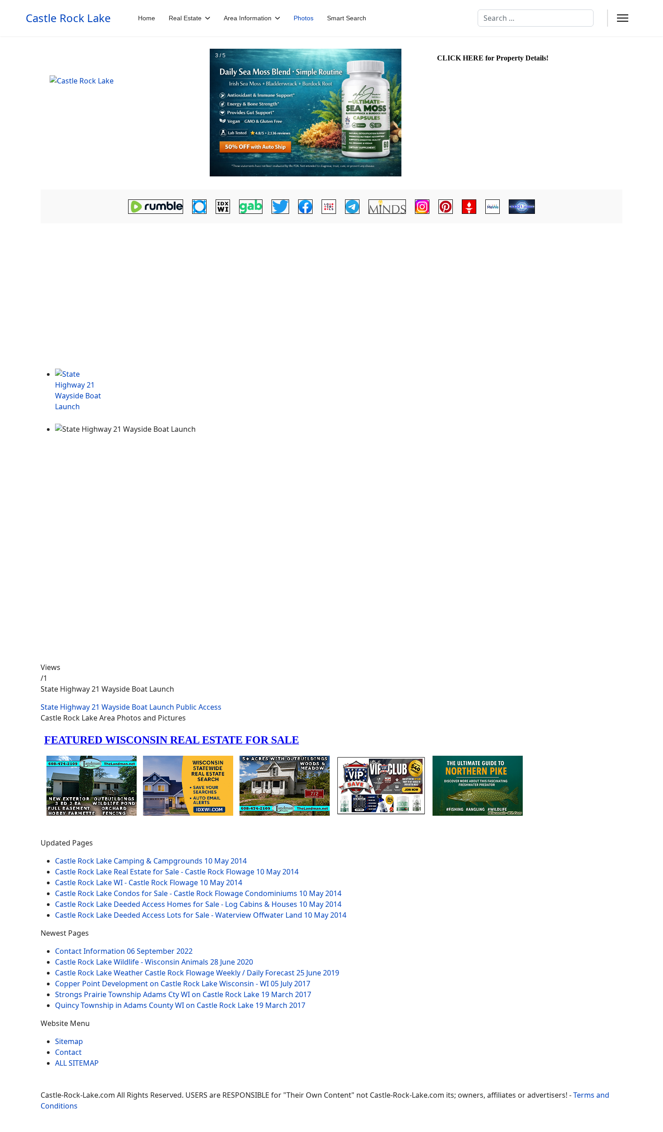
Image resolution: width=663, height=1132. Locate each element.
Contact (68, 1052)
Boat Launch (153, 707)
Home (146, 18)
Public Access (198, 707)
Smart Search (346, 18)
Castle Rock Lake (68, 18)
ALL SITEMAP (77, 1063)
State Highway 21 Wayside (85, 707)
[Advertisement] (331, 301)
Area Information (248, 18)
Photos (303, 18)
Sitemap (69, 1041)
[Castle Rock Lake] (124, 113)
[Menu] (622, 18)
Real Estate (185, 18)
